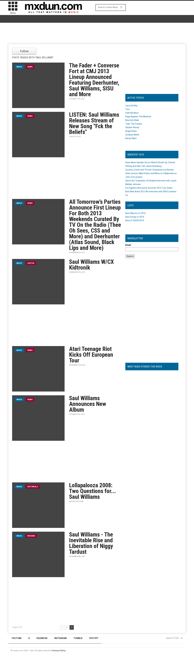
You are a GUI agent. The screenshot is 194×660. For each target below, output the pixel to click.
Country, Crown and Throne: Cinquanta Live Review (149, 169)
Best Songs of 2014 (134, 217)
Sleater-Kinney (132, 127)
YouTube (17, 638)
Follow (24, 51)
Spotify (93, 638)
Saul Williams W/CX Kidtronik (91, 264)
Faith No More (132, 113)
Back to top (172, 638)
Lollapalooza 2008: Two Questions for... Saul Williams (92, 491)
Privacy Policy (58, 650)
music (19, 67)
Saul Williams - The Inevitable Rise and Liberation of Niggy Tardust (91, 543)
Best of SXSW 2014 (134, 220)
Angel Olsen (131, 131)
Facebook (42, 638)
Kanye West (131, 138)
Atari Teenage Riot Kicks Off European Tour (91, 355)
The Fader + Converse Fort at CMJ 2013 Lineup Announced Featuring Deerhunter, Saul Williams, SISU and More (94, 80)
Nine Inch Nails (132, 120)
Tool (127, 109)
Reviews (31, 536)
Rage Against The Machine (138, 116)
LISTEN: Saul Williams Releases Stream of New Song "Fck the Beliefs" (94, 123)
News (30, 67)
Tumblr (78, 638)
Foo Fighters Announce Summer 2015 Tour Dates (148, 188)
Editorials (32, 486)
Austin (30, 263)
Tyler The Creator (133, 124)
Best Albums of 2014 (135, 213)
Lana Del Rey (131, 105)
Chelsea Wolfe (132, 134)
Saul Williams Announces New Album (87, 404)
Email (128, 245)
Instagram (60, 638)
